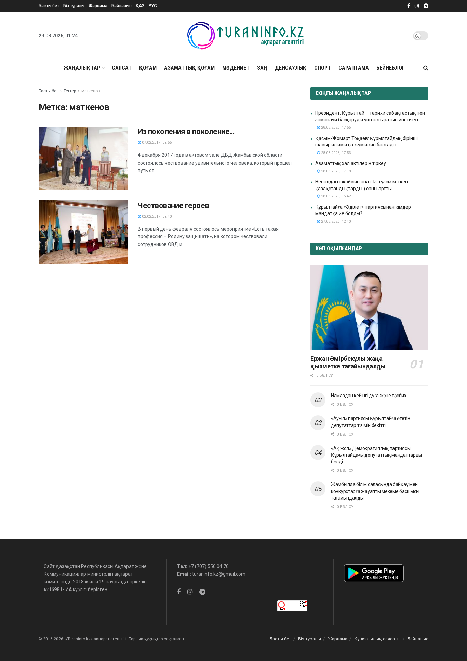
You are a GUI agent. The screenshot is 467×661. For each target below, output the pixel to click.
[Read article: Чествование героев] (83, 232)
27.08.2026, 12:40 (335, 221)
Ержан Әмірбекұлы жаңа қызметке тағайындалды (347, 362)
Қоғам (148, 68)
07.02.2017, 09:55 (156, 142)
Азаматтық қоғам (189, 68)
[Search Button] (425, 68)
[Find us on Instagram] (417, 6)
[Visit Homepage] (245, 36)
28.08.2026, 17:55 (335, 127)
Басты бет (49, 5)
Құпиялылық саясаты (377, 638)
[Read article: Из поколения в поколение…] (83, 158)
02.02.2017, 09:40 (156, 216)
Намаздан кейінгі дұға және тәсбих (368, 395)
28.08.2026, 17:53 (335, 153)
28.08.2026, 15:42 (335, 196)
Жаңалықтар (82, 68)
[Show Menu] (42, 68)
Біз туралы (73, 5)
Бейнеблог (390, 68)
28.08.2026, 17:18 (335, 171)
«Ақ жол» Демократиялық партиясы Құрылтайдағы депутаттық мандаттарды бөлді (376, 454)
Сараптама (353, 68)
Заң (262, 68)
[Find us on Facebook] (408, 6)
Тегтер (70, 91)
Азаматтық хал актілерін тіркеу (350, 163)
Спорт (322, 68)
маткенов (90, 91)
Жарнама (98, 5)
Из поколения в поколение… (186, 131)
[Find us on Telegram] (426, 6)
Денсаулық (291, 68)
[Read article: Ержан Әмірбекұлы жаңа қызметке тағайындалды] (369, 307)
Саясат (122, 68)
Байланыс (121, 5)
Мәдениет (236, 68)
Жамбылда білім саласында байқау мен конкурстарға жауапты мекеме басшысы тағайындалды (375, 491)
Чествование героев (173, 205)
